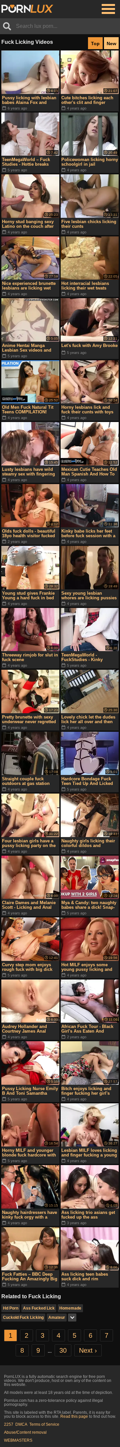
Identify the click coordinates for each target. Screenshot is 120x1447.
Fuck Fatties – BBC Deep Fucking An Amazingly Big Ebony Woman (29, 1277)
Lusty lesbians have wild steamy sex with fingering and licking (28, 472)
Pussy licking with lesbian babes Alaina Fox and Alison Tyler (29, 100)
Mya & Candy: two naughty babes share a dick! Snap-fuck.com (88, 905)
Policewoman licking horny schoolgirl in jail (89, 162)
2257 (8, 1424)
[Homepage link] (27, 9)
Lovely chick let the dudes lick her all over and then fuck (88, 719)
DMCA (21, 1424)
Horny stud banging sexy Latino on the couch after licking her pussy (28, 224)
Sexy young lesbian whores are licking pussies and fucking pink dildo (89, 596)
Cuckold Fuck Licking (23, 1317)
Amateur (56, 1317)
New (111, 43)
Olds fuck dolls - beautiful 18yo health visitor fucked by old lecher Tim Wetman (29, 534)
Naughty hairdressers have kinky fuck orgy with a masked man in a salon (29, 1215)
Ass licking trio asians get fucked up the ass (88, 1215)
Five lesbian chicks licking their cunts (88, 224)
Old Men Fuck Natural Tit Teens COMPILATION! (27, 409)
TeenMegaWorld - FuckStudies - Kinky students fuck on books (85, 657)
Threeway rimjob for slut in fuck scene (30, 657)
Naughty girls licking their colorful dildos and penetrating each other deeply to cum (88, 843)
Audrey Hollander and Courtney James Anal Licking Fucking (24, 1029)
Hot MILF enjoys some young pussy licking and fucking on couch (86, 967)
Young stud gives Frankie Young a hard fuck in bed (28, 595)
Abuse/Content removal (25, 1432)
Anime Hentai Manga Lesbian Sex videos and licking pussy (26, 348)
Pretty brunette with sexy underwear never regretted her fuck (29, 719)
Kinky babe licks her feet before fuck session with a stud (88, 534)
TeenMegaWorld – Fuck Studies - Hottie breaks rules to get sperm (26, 162)
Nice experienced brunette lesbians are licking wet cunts (29, 286)
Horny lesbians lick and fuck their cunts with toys (87, 409)
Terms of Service (44, 1424)
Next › (88, 1350)
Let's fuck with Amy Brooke (89, 345)
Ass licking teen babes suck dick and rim (84, 1276)
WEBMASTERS (18, 1440)
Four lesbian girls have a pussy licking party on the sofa (29, 843)
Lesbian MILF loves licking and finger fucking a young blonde (89, 1153)
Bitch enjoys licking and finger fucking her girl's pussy (86, 1091)
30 (63, 1350)
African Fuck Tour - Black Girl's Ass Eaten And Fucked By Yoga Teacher (87, 1029)
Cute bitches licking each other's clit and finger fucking (87, 100)
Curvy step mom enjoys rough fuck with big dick (27, 967)
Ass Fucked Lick (39, 1308)
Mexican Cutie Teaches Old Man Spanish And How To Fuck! (89, 472)
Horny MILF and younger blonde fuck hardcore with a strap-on (29, 1153)
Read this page (74, 1416)
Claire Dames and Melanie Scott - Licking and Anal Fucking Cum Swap (29, 905)
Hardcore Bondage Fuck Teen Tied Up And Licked (87, 781)
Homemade (70, 1308)
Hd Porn (10, 1308)
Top (95, 43)
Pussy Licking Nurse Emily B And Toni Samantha (30, 1091)
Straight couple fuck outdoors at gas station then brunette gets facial (27, 781)
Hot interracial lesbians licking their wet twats (85, 286)
